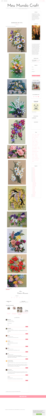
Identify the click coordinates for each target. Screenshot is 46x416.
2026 (33, 167)
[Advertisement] (17, 17)
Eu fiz (33, 135)
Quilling (33, 158)
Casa (32, 138)
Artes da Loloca (10, 369)
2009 (33, 195)
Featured (38, 134)
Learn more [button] (43, 412)
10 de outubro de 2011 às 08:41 (10, 361)
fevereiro (33, 192)
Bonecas (33, 154)
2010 (33, 194)
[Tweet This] (12, 297)
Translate (37, 61)
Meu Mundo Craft (23, 6)
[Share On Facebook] (14, 297)
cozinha (36, 141)
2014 (33, 178)
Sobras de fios (37, 158)
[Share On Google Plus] (17, 297)
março (33, 191)
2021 (33, 171)
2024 (33, 168)
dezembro (33, 182)
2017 (33, 175)
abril (33, 190)
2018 (33, 174)
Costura (35, 135)
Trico (35, 138)
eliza (8, 353)
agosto (33, 186)
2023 (33, 169)
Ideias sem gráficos (34, 145)
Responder (27, 326)
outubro (33, 184)
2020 (33, 172)
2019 (33, 173)
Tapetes (36, 154)
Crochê (33, 134)
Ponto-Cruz (36, 144)
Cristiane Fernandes (10, 360)
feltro (39, 148)
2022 (33, 170)
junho (33, 188)
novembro (33, 183)
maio (33, 189)
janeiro (33, 193)
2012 (33, 180)
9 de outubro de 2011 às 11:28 (10, 320)
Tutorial (33, 141)
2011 (33, 181)
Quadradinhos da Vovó (35, 151)
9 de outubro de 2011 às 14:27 (10, 336)
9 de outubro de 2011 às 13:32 (10, 329)
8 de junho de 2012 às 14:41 (10, 377)
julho (33, 187)
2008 (33, 196)
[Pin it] (19, 297)
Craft (35, 134)
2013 (33, 179)
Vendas (33, 161)
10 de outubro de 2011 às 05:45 (10, 354)
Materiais (37, 157)
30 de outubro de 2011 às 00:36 (10, 370)
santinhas (33, 157)
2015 (33, 177)
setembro (33, 185)
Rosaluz (9, 335)
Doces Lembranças (34, 148)
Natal (38, 135)
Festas (33, 144)
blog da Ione (9, 319)
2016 (33, 176)
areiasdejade (9, 328)
